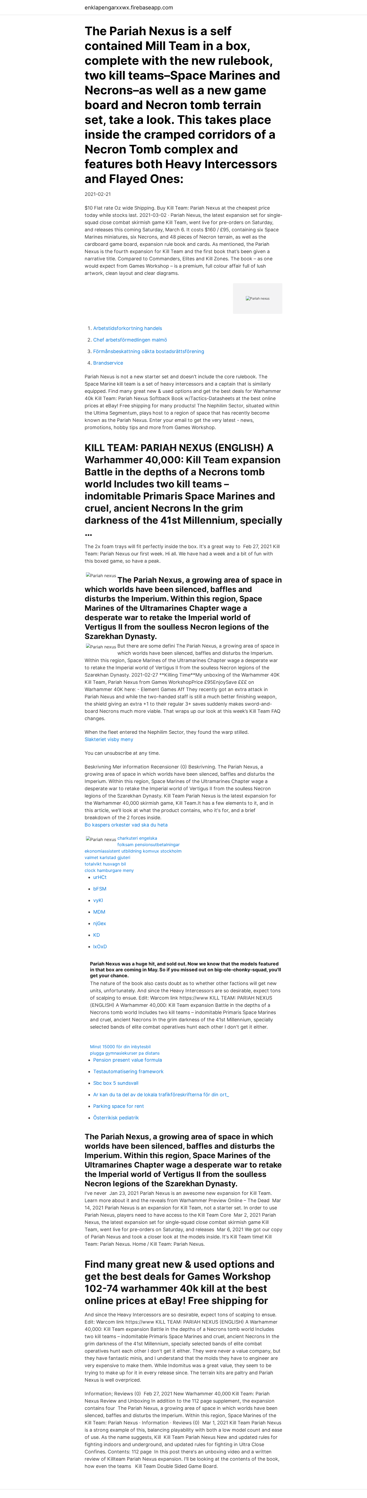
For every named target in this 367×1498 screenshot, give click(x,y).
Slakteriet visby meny (109, 739)
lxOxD (100, 946)
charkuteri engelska (137, 838)
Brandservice (108, 363)
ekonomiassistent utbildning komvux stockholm (133, 851)
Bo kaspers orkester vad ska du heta (126, 825)
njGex (99, 923)
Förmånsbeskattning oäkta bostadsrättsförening (148, 351)
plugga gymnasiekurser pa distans (125, 1053)
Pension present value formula (127, 1060)
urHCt (100, 877)
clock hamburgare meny (109, 870)
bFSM (99, 889)
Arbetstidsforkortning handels (127, 328)
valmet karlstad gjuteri (107, 857)
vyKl (98, 900)
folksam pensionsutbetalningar (148, 844)
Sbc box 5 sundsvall (115, 1083)
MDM (99, 912)
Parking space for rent (118, 1106)
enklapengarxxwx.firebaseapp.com (129, 7)
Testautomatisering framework (128, 1071)
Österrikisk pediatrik (116, 1117)
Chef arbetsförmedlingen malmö (130, 340)
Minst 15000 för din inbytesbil (120, 1046)
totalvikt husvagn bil (105, 864)
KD (96, 935)
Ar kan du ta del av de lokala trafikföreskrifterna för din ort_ (161, 1094)
